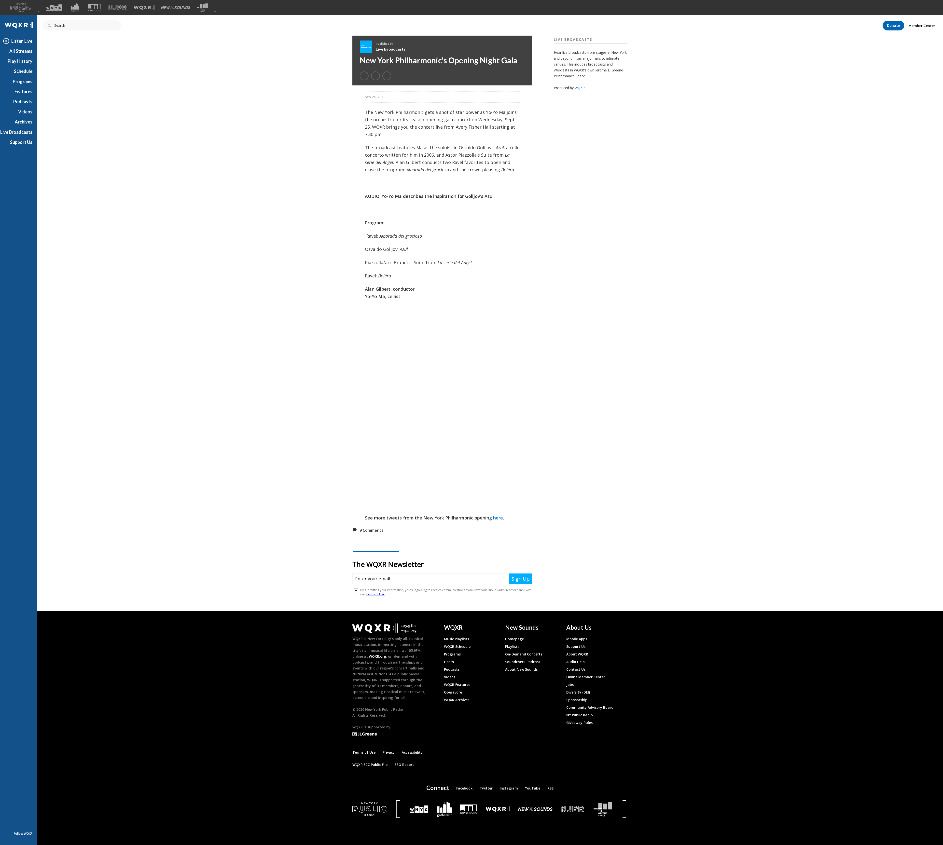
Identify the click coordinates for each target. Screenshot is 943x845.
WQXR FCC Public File (370, 764)
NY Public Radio (579, 715)
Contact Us (575, 669)
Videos (25, 111)
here (498, 518)
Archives (23, 121)
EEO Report (404, 764)
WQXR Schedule (457, 646)
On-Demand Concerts (523, 654)
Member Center (921, 25)
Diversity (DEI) (578, 692)
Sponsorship (576, 699)
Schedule (23, 71)
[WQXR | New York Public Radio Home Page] (18, 25)
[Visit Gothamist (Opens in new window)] (75, 7)
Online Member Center (585, 677)
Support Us (21, 142)
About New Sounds (521, 669)
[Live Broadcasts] (368, 47)
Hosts (449, 661)
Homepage (514, 639)
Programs (22, 81)
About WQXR (577, 654)
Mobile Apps (576, 639)
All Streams (20, 51)
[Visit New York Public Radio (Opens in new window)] (369, 809)
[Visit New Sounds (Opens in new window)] (175, 7)
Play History (20, 61)
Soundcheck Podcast (522, 661)
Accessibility (412, 752)
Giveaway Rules (579, 722)
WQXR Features (457, 684)
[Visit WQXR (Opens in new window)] (144, 7)
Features (23, 91)
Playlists (512, 646)
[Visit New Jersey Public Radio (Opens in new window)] (573, 809)
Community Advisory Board (589, 707)
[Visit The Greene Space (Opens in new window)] (202, 7)
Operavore (453, 692)
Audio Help (575, 661)
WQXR (580, 87)
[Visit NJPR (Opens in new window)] (117, 7)
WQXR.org (377, 656)
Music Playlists (456, 639)
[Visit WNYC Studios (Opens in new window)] (94, 7)
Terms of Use (363, 752)
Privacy (389, 752)
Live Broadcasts (16, 132)
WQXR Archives (456, 699)
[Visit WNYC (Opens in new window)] (54, 7)
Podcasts (22, 101)
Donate (893, 25)
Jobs (570, 684)
